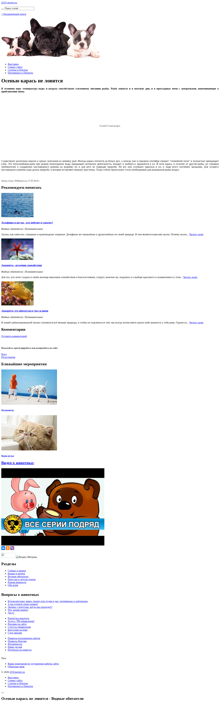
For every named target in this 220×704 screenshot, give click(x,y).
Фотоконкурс (7, 410)
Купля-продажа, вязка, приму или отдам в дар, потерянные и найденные (48, 601)
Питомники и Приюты (20, 72)
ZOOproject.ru (17, 672)
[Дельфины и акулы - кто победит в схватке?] (17, 216)
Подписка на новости (20, 649)
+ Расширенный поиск (13, 14)
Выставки (13, 64)
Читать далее (196, 234)
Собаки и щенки (17, 570)
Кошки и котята (16, 573)
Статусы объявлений (19, 627)
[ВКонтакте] (3, 548)
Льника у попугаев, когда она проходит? (30, 607)
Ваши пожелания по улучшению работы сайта (33, 663)
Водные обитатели (18, 576)
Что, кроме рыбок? (18, 610)
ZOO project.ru (9, 2)
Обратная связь (16, 666)
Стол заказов (15, 632)
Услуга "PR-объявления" (21, 621)
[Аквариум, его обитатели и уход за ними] (17, 304)
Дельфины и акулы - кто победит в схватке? (27, 222)
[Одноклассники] (8, 548)
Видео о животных (17, 463)
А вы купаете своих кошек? (23, 604)
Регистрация (8, 357)
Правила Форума (17, 641)
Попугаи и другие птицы (22, 579)
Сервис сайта (15, 67)
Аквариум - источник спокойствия (21, 265)
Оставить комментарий (14, 336)
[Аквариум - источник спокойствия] (17, 259)
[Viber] (12, 548)
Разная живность (17, 582)
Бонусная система (17, 630)
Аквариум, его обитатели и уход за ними (24, 310)
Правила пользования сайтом (24, 638)
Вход (4, 354)
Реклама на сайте (17, 624)
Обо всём (13, 585)
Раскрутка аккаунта (18, 618)
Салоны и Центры (18, 70)
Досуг (11, 612)
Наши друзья (7, 456)
